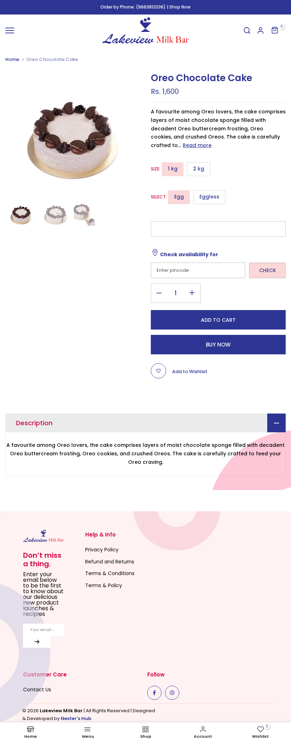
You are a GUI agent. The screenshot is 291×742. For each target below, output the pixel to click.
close (8, 7)
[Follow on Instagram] (172, 693)
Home (12, 59)
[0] (275, 30)
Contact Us (37, 689)
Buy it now (218, 344)
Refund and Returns (109, 561)
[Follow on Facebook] (154, 693)
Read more (197, 145)
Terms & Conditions (109, 573)
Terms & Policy (103, 585)
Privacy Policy (102, 549)
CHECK (267, 270)
